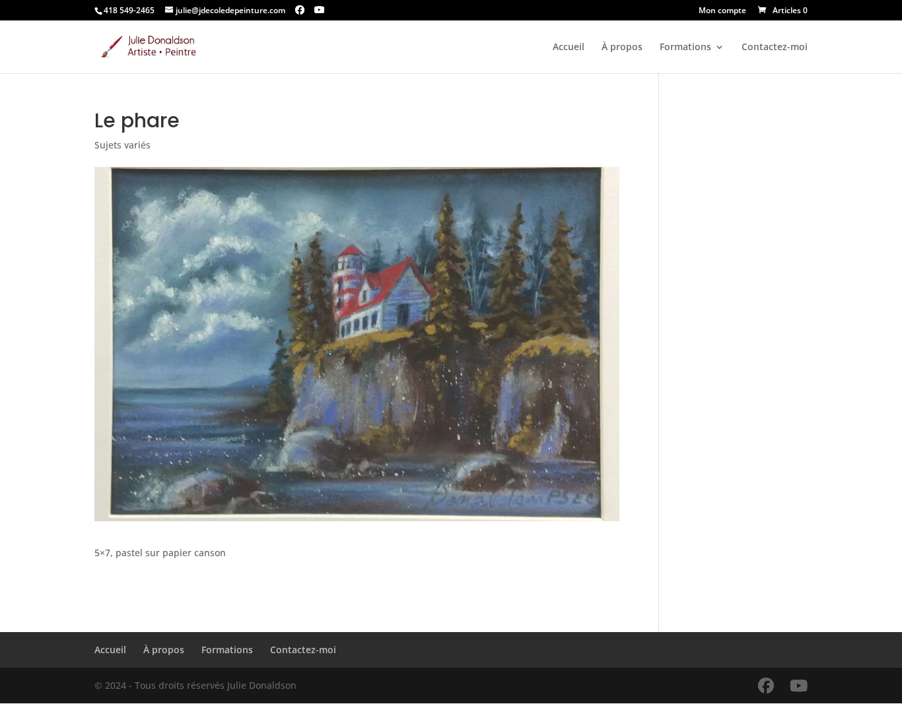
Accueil (568, 47)
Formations (685, 47)
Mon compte (722, 11)
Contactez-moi (775, 47)
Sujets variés (122, 145)
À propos (622, 47)
